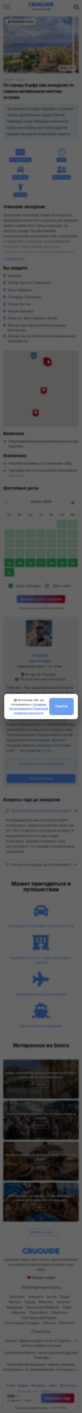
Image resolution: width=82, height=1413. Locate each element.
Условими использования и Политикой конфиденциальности (28, 709)
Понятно (61, 706)
